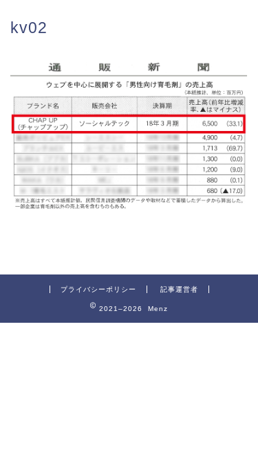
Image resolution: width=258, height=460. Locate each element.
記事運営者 (179, 289)
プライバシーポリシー (98, 289)
